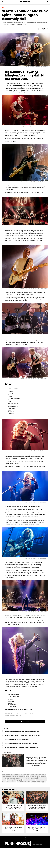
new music (28, 778)
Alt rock (20, 774)
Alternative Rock (15, 774)
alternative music (8, 774)
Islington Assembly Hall (22, 713)
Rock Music (38, 779)
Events (38, 843)
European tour (44, 774)
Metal (8, 778)
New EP (23, 778)
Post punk (9, 780)
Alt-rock (3, 774)
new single (35, 778)
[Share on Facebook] (37, 29)
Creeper (32, 774)
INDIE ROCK (27, 776)
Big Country (13, 713)
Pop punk (45, 778)
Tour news (18, 781)
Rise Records (31, 779)
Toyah (19, 715)
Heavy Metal (21, 776)
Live (40, 843)
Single (46, 779)
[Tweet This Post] (39, 29)
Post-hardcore (4, 779)
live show (34, 713)
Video (43, 781)
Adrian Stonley (8, 29)
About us (45, 843)
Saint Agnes (42, 779)
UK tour (22, 781)
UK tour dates (36, 781)
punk (11, 715)
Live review (29, 713)
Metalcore (12, 778)
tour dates (13, 781)
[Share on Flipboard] (42, 29)
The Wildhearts (8, 781)
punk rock (19, 780)
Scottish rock (15, 715)
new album (19, 778)
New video (41, 778)
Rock (34, 779)
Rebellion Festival (25, 779)
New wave (7, 715)
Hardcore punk (8, 776)
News (33, 843)
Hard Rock (15, 776)
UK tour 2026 (27, 781)
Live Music (32, 776)
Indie (24, 776)
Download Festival (38, 774)
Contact (42, 843)
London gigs (39, 713)
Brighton (28, 774)
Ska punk (3, 781)
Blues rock (25, 774)
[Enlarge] (46, 96)
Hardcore (3, 776)
